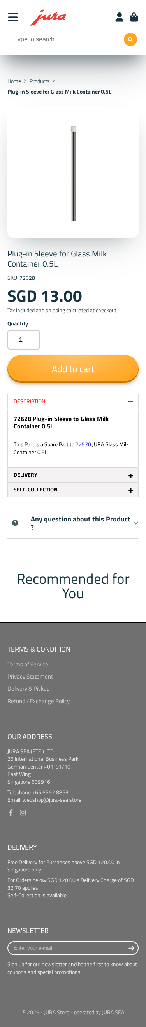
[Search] (130, 39)
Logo (48, 17)
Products (40, 81)
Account (119, 17)
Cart (134, 17)
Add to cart (73, 368)
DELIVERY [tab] (74, 475)
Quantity (17, 323)
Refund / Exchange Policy (38, 701)
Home (14, 81)
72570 (83, 444)
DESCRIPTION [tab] (74, 401)
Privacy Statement (30, 676)
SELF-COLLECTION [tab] (74, 489)
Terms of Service (27, 664)
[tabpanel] (73, 438)
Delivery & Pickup (28, 688)
